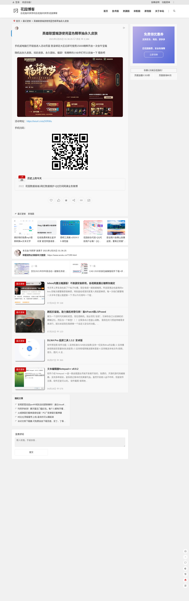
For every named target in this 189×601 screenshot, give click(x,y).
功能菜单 (166, 2)
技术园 (115, 11)
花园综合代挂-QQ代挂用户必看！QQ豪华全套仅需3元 (92, 241)
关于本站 (159, 11)
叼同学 (32, 250)
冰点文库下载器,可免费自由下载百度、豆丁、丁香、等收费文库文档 (49, 421)
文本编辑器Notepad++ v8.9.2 (62, 369)
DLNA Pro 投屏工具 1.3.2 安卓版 (65, 340)
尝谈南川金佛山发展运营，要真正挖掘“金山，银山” (116, 241)
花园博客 (28, 9)
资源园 (126, 11)
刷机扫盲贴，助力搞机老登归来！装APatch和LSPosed (76, 312)
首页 (106, 11)
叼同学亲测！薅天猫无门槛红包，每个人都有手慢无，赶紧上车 (47, 408)
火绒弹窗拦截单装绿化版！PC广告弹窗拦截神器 (40, 413)
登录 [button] (17, 2)
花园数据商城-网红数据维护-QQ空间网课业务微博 (48, 186)
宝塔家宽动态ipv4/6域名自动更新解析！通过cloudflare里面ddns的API (50, 404)
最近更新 (27, 21)
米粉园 (137, 11)
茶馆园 (147, 11)
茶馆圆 (31, 214)
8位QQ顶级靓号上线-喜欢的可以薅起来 (36, 417)
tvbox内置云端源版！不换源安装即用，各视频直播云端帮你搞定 (81, 283)
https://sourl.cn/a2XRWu (39, 121)
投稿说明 (155, 2)
